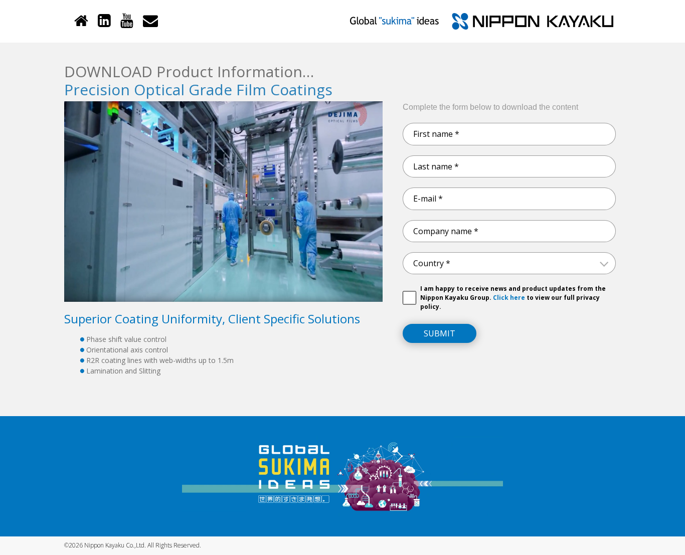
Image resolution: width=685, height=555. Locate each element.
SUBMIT (439, 333)
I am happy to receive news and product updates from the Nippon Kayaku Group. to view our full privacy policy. (513, 297)
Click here (508, 297)
